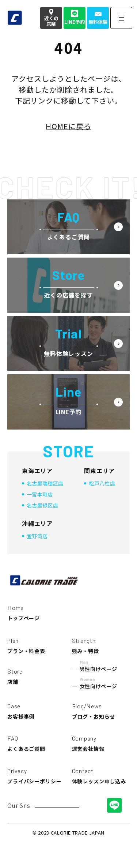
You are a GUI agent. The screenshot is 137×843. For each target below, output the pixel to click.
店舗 (15, 676)
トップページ (23, 613)
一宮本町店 (40, 494)
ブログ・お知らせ (93, 711)
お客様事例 (20, 711)
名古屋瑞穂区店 (45, 483)
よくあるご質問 (26, 743)
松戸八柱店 (102, 483)
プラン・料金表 (26, 646)
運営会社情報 (88, 743)
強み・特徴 (85, 646)
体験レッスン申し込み (99, 776)
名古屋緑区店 (42, 505)
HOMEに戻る (68, 126)
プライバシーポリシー (34, 776)
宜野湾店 (37, 536)
